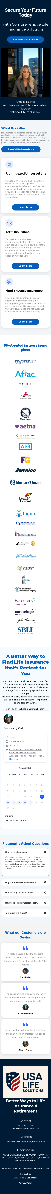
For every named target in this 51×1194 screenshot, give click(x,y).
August (22, 768)
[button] (25, 748)
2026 (28, 768)
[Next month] (39, 768)
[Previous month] (12, 768)
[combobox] (26, 820)
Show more (13, 759)
